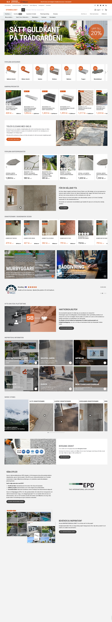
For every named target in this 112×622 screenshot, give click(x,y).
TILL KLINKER (63, 208)
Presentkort (48, 5)
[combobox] (54, 10)
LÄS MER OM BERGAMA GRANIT (16, 501)
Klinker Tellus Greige (11, 238)
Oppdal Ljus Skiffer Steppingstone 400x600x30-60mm (41, 175)
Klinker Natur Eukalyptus (67, 238)
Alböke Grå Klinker (47, 238)
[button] (16, 1)
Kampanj (55, 14)
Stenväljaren (53, 17)
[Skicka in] (23, 10)
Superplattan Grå (101, 108)
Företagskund (41, 5)
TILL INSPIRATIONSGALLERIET (67, 531)
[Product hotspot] (21, 207)
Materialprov (35, 17)
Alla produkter (8, 17)
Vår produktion (8, 5)
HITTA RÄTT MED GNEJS (14, 139)
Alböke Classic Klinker (84, 238)
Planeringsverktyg (44, 14)
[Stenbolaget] (11, 10)
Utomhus (7, 14)
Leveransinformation (16, 5)
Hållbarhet (104, 14)
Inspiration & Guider (31, 14)
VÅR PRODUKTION (64, 457)
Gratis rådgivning (33, 5)
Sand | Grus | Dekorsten (22, 17)
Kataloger (44, 17)
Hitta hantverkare (94, 14)
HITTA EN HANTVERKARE (66, 328)
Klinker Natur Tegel (29, 238)
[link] (56, 289)
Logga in (98, 9)
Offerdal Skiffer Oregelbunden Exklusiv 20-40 (98, 175)
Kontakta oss (25, 5)
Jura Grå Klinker (101, 238)
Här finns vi (84, 14)
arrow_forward (52, 276)
